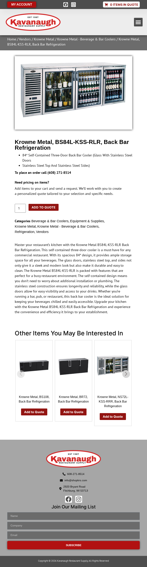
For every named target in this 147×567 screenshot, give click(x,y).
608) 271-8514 (60, 172)
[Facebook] (65, 4)
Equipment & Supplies (87, 221)
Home (11, 39)
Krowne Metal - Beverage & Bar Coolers (86, 39)
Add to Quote (44, 207)
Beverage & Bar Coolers (50, 221)
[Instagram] (73, 4)
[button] (138, 22)
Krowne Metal (44, 39)
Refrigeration (24, 232)
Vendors (25, 39)
